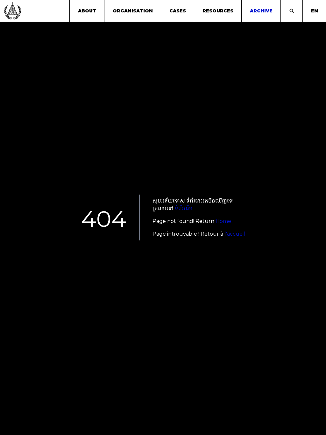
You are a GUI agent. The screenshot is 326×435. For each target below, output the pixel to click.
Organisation (133, 11)
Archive (261, 11)
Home (223, 221)
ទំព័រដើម (184, 208)
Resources (217, 11)
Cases (177, 11)
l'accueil (234, 234)
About (87, 11)
